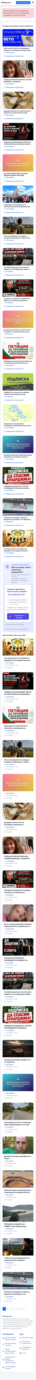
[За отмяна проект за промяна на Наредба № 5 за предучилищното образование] (18, 544)
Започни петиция (23, 2)
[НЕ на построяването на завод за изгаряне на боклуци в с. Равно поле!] (18, 231)
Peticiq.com (6, 2)
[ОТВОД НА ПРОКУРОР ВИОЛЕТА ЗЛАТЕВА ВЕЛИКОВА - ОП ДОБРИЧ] (18, 74)
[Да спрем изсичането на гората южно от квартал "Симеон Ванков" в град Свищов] (18, 325)
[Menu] (33, 2)
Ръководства (8, 1334)
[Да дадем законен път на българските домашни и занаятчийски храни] (18, 106)
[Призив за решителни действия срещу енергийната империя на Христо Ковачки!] (18, 450)
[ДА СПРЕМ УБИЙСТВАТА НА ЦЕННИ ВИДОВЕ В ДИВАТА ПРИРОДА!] (18, 168)
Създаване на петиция (19, 616)
